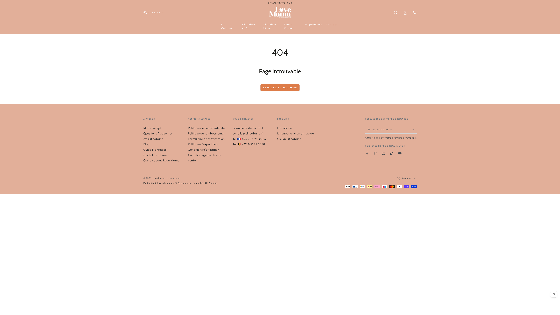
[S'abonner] (415, 129)
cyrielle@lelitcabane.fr (248, 133)
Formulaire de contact (248, 128)
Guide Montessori (155, 149)
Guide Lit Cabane (155, 155)
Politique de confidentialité (206, 128)
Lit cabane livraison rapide (295, 133)
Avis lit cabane (153, 139)
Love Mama (159, 178)
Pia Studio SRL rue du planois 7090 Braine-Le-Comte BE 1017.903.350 (180, 183)
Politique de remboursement (207, 133)
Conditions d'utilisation (203, 149)
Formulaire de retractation (206, 139)
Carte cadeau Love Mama (161, 160)
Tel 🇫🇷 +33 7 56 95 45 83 (249, 139)
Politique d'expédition (203, 144)
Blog (146, 144)
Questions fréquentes (158, 133)
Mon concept (152, 128)
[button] (395, 13)
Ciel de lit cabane (289, 139)
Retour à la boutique (280, 87)
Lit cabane (284, 128)
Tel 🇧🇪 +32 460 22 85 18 (249, 144)
